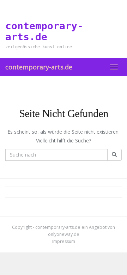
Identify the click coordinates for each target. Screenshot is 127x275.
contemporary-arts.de (38, 67)
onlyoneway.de (63, 234)
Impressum (63, 241)
